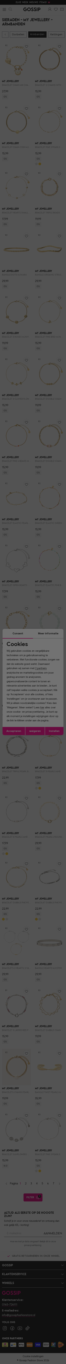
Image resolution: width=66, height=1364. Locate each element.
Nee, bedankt (22, 696)
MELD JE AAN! (22, 692)
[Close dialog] (62, 663)
